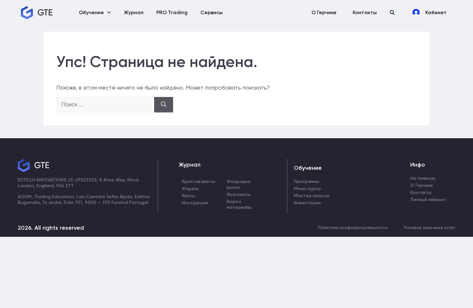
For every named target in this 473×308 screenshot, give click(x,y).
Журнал (134, 12)
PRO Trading (172, 12)
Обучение (91, 12)
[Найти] (163, 104)
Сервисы (211, 12)
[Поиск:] (105, 104)
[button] (392, 12)
